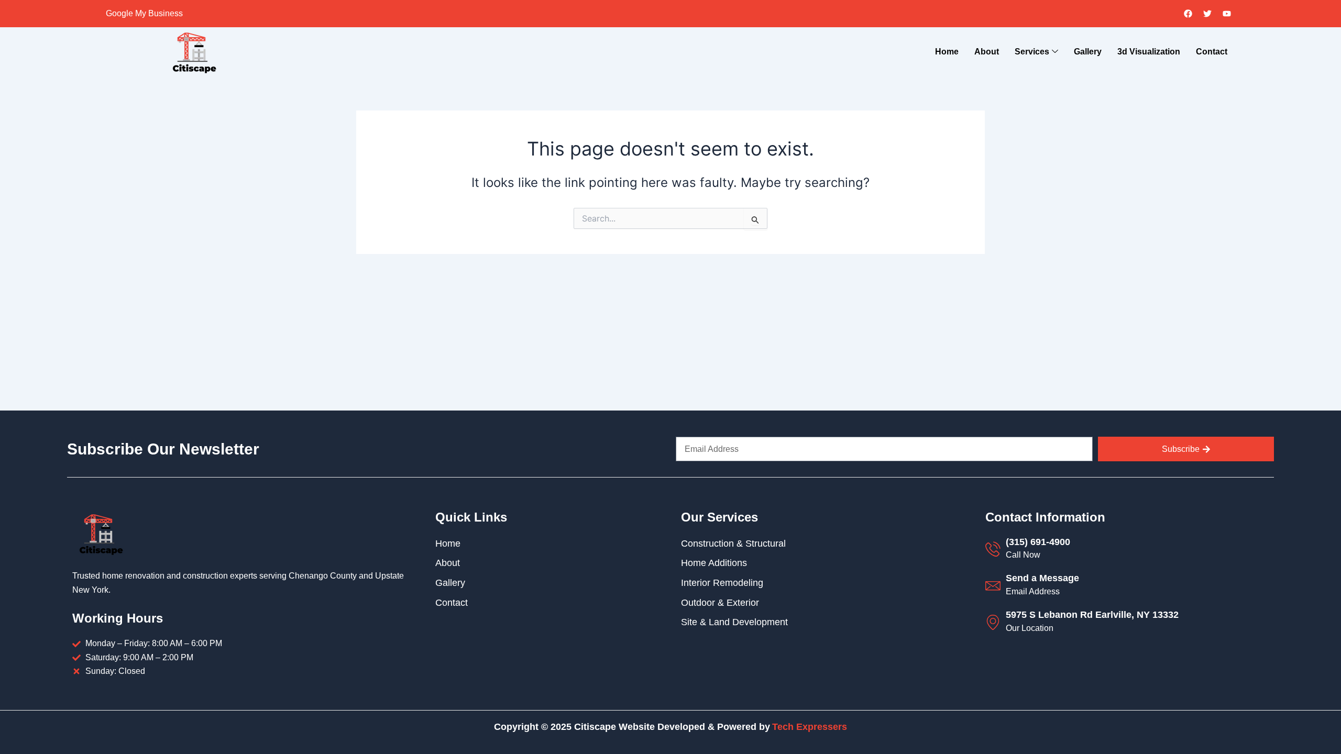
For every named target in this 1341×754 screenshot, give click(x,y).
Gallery (1088, 51)
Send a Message (1042, 578)
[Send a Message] (993, 585)
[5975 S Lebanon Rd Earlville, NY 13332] (993, 622)
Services (1032, 51)
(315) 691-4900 (1038, 542)
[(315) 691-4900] (993, 549)
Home (947, 51)
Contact (1211, 51)
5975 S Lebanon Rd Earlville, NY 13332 (1092, 614)
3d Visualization (1148, 51)
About (986, 51)
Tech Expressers (809, 727)
